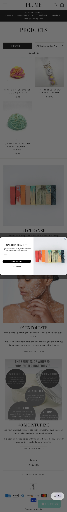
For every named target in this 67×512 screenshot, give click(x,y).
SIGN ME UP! (17, 261)
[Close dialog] (65, 239)
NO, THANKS (17, 266)
